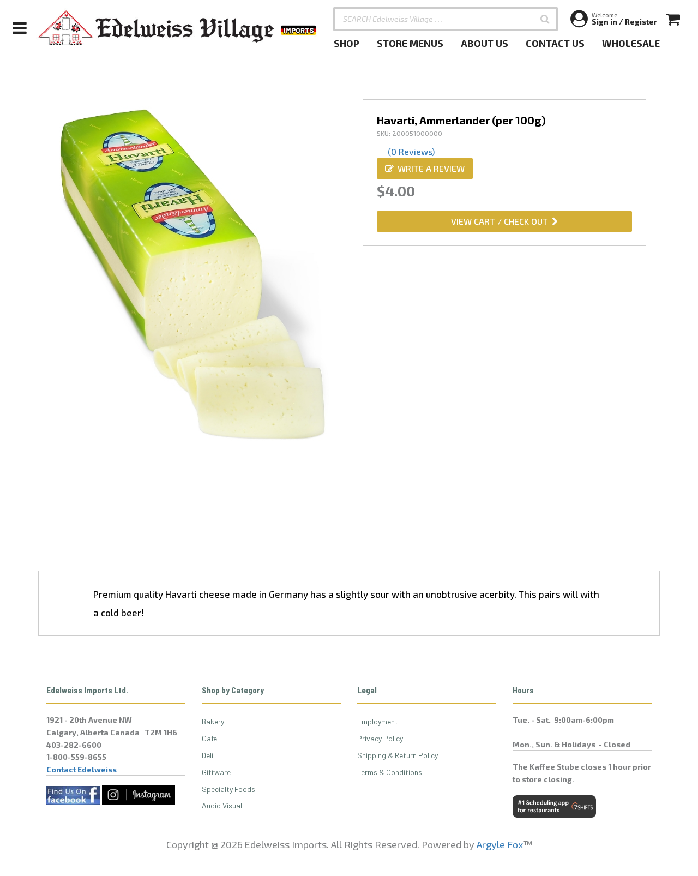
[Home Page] (178, 28)
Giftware (216, 772)
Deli (207, 755)
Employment (377, 721)
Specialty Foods (228, 789)
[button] (545, 19)
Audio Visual (222, 805)
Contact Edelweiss (81, 769)
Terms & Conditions (389, 772)
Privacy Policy (380, 738)
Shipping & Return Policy (397, 755)
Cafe (209, 738)
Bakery (213, 721)
